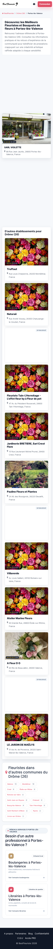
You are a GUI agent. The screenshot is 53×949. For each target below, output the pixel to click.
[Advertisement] (26, 84)
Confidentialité (42, 933)
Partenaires (20, 933)
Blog (30, 933)
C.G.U (20, 938)
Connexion (44, 4)
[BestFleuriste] (12, 4)
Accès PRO (30, 938)
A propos (8, 933)
